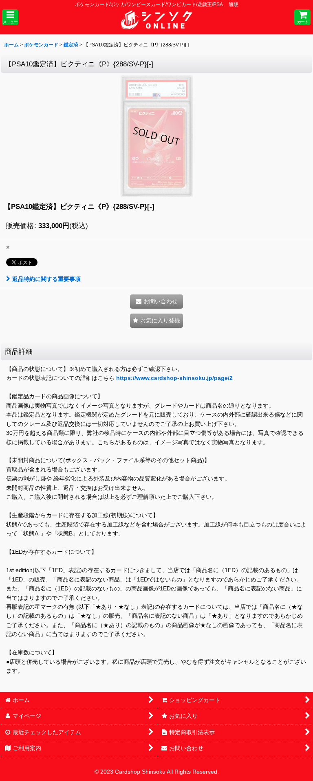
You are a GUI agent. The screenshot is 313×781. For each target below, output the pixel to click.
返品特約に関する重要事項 (46, 279)
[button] (10, 17)
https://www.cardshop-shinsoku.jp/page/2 (174, 378)
